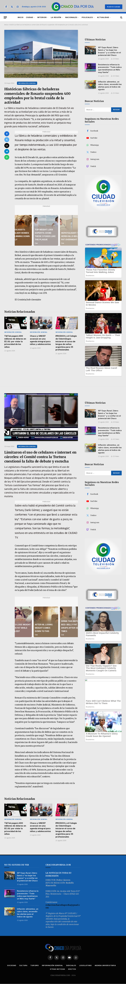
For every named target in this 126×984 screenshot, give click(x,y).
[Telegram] (6, 151)
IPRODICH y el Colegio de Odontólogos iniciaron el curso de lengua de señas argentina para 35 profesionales (66, 343)
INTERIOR (42, 17)
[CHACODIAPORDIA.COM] (72, 6)
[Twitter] (6, 139)
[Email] (6, 145)
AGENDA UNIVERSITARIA (105, 965)
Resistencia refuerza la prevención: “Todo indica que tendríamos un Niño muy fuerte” (110, 68)
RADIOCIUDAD (113, 7)
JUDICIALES (71, 965)
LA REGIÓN (56, 17)
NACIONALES (71, 17)
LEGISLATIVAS (85, 965)
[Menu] (5, 17)
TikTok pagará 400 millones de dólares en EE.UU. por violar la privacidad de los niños (15, 341)
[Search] (121, 17)
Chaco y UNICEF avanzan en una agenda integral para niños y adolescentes (40, 340)
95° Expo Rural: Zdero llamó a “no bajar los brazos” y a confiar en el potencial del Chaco (109, 51)
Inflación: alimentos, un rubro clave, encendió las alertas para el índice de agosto (110, 86)
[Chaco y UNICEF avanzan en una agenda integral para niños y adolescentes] (41, 323)
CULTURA (23, 965)
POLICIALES (87, 17)
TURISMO (34, 965)
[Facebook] (6, 133)
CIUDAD (29, 17)
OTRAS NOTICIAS (57, 969)
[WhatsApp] (6, 157)
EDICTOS (72, 969)
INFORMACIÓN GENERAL (27, 83)
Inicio (6, 25)
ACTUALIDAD (103, 17)
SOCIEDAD (11, 965)
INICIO (21, 17)
